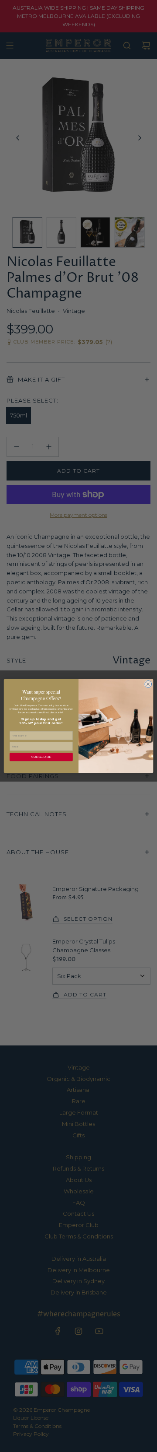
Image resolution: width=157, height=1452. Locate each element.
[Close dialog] (148, 683)
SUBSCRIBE (41, 757)
